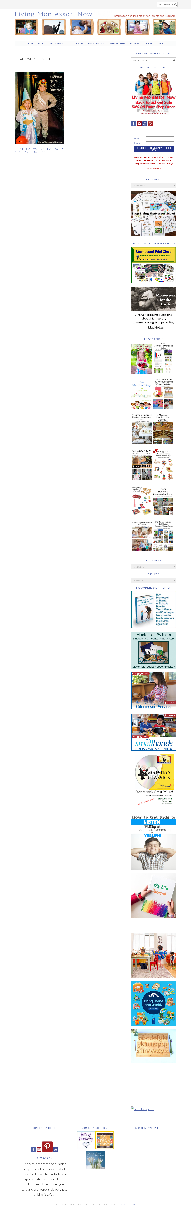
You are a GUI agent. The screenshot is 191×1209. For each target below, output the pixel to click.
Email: (137, 143)
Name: (137, 138)
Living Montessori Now (95, 23)
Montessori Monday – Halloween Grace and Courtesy (39, 150)
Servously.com (127, 1204)
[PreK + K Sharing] (105, 1148)
